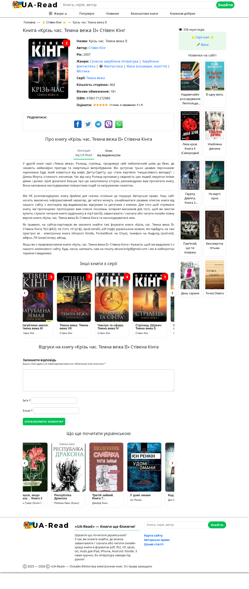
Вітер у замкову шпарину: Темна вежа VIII (153, 327)
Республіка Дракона (36, 497)
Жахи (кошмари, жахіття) (147, 66)
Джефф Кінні (73, 502)
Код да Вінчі (150, 495)
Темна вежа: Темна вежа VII (42, 327)
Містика (83, 71)
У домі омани (113, 495)
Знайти (225, 4)
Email (28, 411)
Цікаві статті (154, 544)
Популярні (86, 14)
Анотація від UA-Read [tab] (83, 153)
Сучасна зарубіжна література (114, 61)
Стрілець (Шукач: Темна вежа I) (116, 327)
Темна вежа (95, 78)
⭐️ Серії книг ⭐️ (202, 37)
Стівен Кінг (97, 47)
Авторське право (157, 540)
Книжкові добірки (182, 14)
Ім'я (27, 400)
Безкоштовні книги (144, 14)
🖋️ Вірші (203, 45)
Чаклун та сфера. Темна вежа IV (78, 327)
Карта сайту (153, 535)
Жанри (59, 14)
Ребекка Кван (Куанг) (40, 502)
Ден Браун (147, 499)
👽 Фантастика (111, 66)
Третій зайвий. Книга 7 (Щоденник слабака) (76, 497)
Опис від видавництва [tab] (108, 153)
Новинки (112, 14)
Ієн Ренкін (109, 499)
